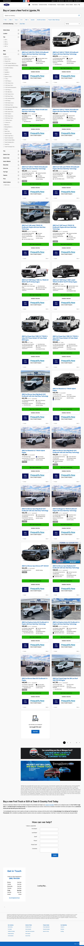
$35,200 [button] (28, 455)
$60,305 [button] (29, 171)
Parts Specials (27, 933)
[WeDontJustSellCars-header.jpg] (51, 771)
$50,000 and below (41, 20)
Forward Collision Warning (54, 20)
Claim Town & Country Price (35, 68)
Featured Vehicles (11, 933)
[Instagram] (26, 1)
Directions (62, 929)
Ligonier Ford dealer (49, 805)
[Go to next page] (79, 742)
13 (76, 742)
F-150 (5, 20)
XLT (21, 20)
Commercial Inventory (43, 4)
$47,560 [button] (29, 56)
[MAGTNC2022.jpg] (51, 753)
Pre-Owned (52, 4)
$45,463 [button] (29, 626)
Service (69, 4)
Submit (54, 855)
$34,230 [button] (60, 455)
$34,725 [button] (29, 513)
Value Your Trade (46, 931)
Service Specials (28, 929)
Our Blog (62, 931)
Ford (16, 24)
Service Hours (27, 935)
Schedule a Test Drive (35, 71)
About (76, 4)
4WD (27, 20)
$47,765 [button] (60, 682)
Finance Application (46, 927)
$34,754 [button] (59, 393)
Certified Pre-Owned (11, 931)
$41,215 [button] (28, 568)
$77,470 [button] (58, 284)
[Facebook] (24, 1)
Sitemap (75, 943)
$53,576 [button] (60, 56)
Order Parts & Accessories (29, 931)
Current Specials (10, 935)
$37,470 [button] (60, 513)
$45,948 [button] (60, 626)
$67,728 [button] (60, 171)
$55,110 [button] (27, 284)
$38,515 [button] (60, 570)
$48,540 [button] (29, 682)
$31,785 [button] (29, 398)
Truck (17, 20)
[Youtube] (28, 1)
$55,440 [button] (60, 114)
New (35, 4)
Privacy (78, 943)
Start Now (35, 731)
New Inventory (10, 927)
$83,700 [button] (27, 342)
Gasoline (33, 20)
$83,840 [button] (58, 342)
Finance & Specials (61, 4)
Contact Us (62, 927)
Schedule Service (28, 927)
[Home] (6, 4)
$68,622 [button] (29, 231)
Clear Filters (22, 24)
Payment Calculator (46, 929)
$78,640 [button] (60, 231)
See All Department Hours (14, 898)
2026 (11, 20)
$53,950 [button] (29, 114)
